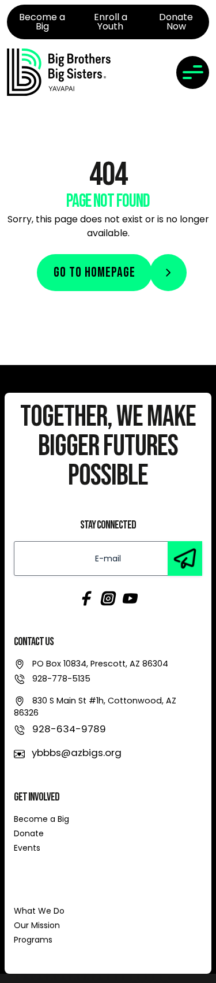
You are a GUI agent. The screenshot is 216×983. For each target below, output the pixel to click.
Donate (29, 833)
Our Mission (37, 925)
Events (27, 848)
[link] (59, 72)
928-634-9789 (69, 729)
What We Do (39, 911)
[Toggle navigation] (192, 72)
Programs (33, 939)
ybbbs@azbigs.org (77, 752)
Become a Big (41, 819)
